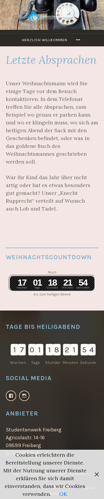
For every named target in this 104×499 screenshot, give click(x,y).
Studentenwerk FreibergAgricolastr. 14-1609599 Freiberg (34, 438)
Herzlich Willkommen (44, 40)
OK (63, 494)
